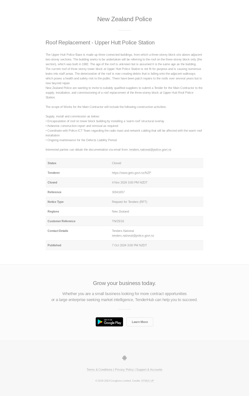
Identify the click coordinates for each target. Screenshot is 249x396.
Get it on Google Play (109, 321)
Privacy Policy (124, 369)
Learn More (140, 322)
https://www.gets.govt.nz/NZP (131, 173)
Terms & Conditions (99, 369)
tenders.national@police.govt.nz (150, 149)
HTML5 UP (147, 380)
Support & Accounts (149, 369)
